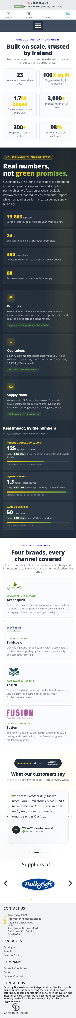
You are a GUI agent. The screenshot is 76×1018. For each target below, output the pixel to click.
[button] (6, 883)
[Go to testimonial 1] (29, 852)
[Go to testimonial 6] (46, 852)
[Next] (68, 816)
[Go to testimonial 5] (43, 852)
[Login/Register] (8, 13)
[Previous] (8, 816)
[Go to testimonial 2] (32, 852)
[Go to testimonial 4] (39, 852)
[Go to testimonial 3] (35, 852)
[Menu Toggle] (38, 25)
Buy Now (29, 17)
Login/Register (8, 17)
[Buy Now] (28, 13)
